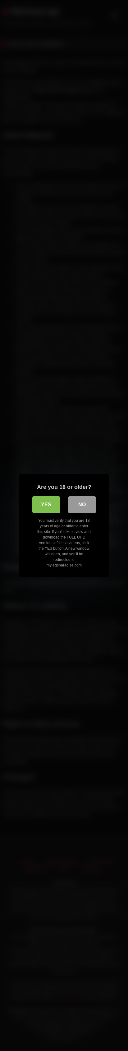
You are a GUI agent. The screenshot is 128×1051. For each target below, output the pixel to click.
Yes (46, 504)
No (82, 504)
